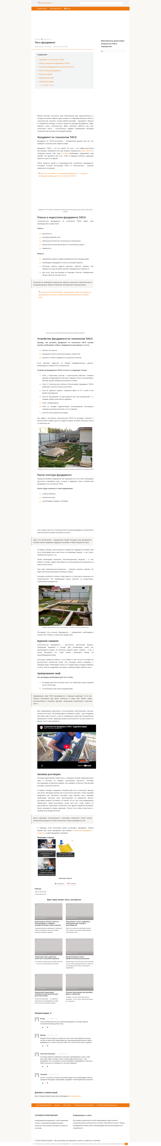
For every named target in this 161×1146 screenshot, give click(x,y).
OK (126, 1143)
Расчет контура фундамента (50, 70)
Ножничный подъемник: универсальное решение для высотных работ (46, 994)
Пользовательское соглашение (84, 1105)
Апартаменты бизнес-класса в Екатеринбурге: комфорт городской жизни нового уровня (48, 923)
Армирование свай (46, 78)
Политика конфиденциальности (107, 1105)
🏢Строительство (55, 8)
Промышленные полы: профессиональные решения (77, 957)
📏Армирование (41, 8)
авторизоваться (75, 1096)
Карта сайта (67, 1105)
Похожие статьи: (48, 85)
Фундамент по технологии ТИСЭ (51, 59)
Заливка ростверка (46, 81)
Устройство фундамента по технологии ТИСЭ (56, 67)
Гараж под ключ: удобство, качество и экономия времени (47, 957)
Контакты (57, 1105)
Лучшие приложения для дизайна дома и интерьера (79, 993)
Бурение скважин (45, 74)
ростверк (64, 153)
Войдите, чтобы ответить (49, 1031)
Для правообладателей (43, 1105)
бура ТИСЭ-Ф (87, 151)
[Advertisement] (80, 25)
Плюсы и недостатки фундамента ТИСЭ (54, 63)
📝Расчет (67, 8)
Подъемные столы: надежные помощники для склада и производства (78, 923)
